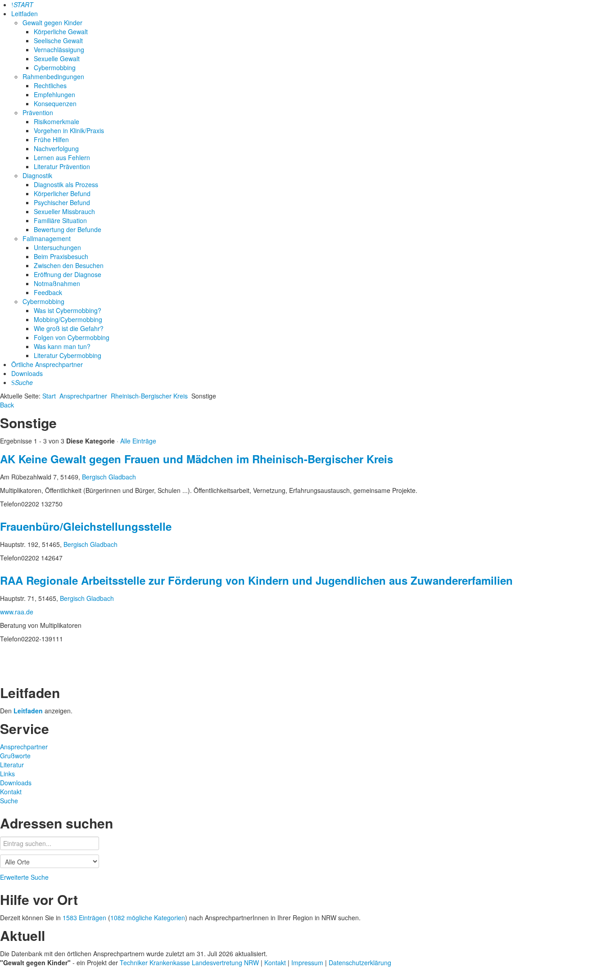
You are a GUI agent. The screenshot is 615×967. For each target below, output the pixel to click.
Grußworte (15, 755)
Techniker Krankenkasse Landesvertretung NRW (189, 962)
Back (7, 404)
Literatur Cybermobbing (67, 355)
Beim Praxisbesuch (61, 256)
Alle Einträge (138, 440)
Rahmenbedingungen (53, 76)
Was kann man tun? (62, 346)
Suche (9, 800)
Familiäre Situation (60, 220)
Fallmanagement (47, 238)
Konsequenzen (55, 103)
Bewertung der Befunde (67, 229)
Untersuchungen (57, 247)
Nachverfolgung (56, 148)
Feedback (48, 292)
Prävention (38, 112)
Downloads (27, 373)
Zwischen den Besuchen (69, 265)
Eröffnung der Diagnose (67, 274)
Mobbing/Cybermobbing (68, 319)
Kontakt (11, 791)
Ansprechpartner (83, 395)
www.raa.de (16, 611)
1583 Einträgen (84, 917)
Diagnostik (37, 175)
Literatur (12, 764)
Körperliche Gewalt (61, 31)
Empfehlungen (54, 94)
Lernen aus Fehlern (62, 157)
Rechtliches (50, 85)
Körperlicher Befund (62, 193)
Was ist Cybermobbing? (67, 310)
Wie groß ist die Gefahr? (69, 328)
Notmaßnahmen (57, 283)
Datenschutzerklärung (360, 962)
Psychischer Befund (62, 202)
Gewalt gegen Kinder (52, 22)
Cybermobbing (55, 67)
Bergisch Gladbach (109, 476)
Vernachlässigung (59, 49)
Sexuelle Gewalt (57, 58)
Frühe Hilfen (51, 139)
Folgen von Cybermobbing (71, 337)
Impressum (308, 962)
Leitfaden (24, 13)
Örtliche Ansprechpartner (47, 364)
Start (49, 395)
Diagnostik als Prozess (66, 184)
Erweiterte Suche (24, 877)
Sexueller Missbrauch (64, 211)
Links (7, 773)
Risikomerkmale (56, 121)
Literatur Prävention (62, 166)
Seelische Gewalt (58, 40)
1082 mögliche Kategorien (147, 917)
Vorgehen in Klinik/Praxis (69, 130)
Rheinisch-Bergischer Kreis (149, 395)
